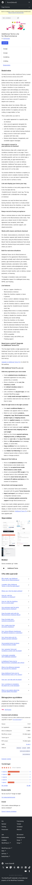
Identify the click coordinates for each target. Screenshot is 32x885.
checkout (19, 747)
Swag (19, 843)
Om (2, 821)
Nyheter (4, 824)
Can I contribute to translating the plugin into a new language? (10, 684)
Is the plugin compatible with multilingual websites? (9, 656)
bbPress (5, 853)
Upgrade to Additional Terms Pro (11, 362)
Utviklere (4, 840)
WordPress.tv (6, 843)
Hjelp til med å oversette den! (16, 12)
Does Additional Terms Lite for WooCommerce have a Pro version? (12, 673)
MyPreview (6, 38)
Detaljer (5, 49)
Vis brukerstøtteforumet (8, 797)
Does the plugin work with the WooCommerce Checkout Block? (11, 614)
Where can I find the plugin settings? (12, 591)
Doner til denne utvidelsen (9, 811)
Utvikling (5, 61)
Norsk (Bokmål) (9, 863)
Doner (19, 840)
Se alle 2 (28, 744)
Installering (6, 57)
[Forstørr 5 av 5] (28, 534)
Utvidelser (20, 826)
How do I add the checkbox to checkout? (8, 596)
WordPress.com (7, 848)
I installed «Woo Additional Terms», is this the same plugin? (11, 585)
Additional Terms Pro (21, 511)
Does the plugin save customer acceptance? (8, 620)
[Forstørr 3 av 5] (13, 549)
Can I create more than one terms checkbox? (8, 626)
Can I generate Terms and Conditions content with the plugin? (12, 649)
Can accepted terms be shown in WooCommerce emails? (10, 643)
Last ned (5, 42)
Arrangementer (21, 837)
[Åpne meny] (29, 2)
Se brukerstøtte (17, 719)
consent (24, 747)
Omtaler (5, 53)
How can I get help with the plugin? (12, 679)
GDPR (28, 747)
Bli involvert (20, 834)
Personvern (5, 829)
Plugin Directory (6, 7)
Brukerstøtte (6, 65)
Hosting (4, 826)
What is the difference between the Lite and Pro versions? (11, 667)
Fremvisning (20, 821)
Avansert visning (6, 759)
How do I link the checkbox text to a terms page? (10, 602)
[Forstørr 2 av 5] (13, 536)
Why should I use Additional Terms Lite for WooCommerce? (10, 579)
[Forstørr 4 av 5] (28, 523)
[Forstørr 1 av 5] (13, 523)
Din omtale (5, 785)
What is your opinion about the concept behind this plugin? (10, 690)
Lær (3, 834)
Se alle (28, 785)
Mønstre (19, 829)
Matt (4, 851)
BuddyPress (6, 856)
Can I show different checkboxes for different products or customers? (12, 632)
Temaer (19, 824)
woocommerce (26, 754)
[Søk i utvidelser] (18, 18)
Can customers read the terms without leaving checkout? (10, 608)
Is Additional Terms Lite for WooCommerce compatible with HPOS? (13, 661)
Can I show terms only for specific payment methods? (9, 638)
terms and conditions (25, 751)
